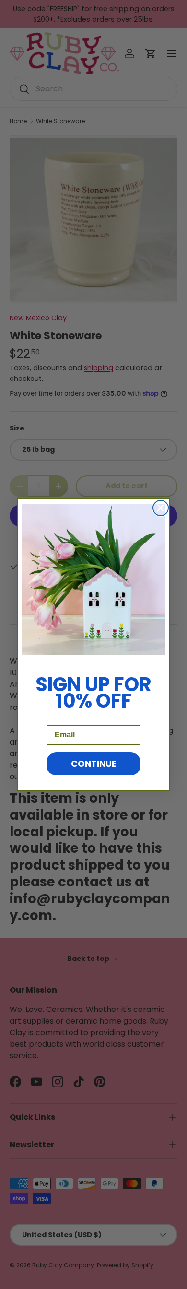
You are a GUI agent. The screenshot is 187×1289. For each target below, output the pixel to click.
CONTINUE (94, 764)
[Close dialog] (160, 508)
